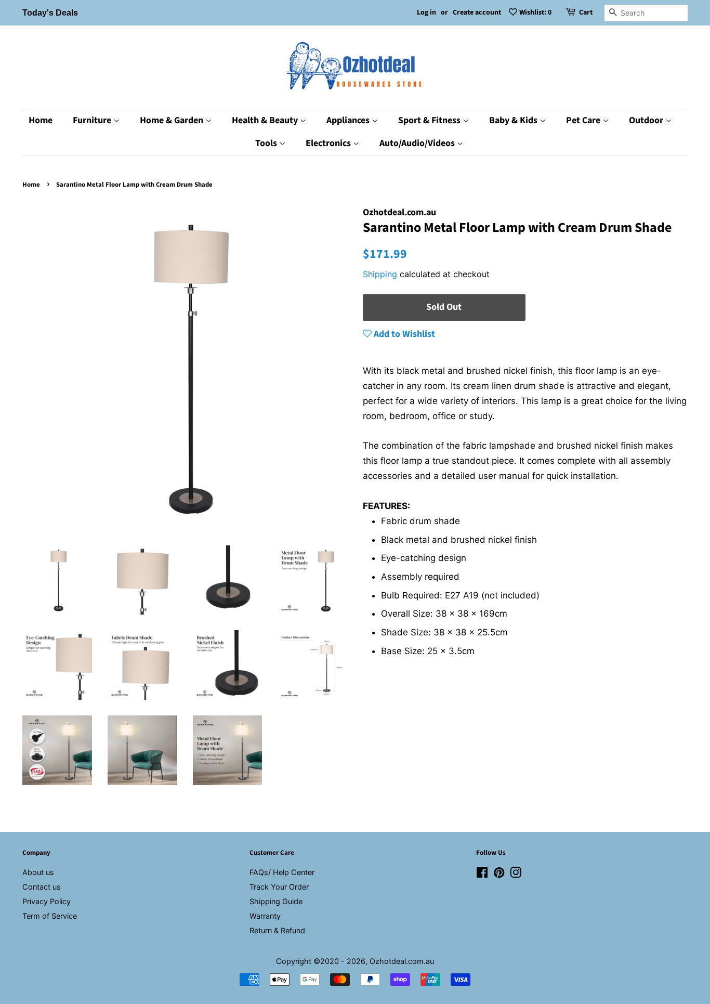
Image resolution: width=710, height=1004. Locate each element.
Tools (267, 143)
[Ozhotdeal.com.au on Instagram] (515, 874)
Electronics (329, 143)
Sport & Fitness (430, 120)
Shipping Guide (276, 901)
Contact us (41, 886)
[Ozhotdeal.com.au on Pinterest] (499, 874)
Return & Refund (277, 930)
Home (40, 120)
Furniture (93, 120)
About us (38, 872)
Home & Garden (172, 120)
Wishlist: (535, 12)
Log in (426, 12)
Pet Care (584, 120)
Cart (586, 12)
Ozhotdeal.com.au (402, 961)
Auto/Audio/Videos (418, 143)
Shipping (380, 274)
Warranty (265, 915)
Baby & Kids (514, 120)
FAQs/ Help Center (281, 872)
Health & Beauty (266, 120)
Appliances (349, 120)
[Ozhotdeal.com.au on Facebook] (482, 874)
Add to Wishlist (403, 334)
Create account (477, 12)
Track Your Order (279, 886)
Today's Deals (50, 12)
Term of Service (49, 915)
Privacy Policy (46, 901)
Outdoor (647, 120)
